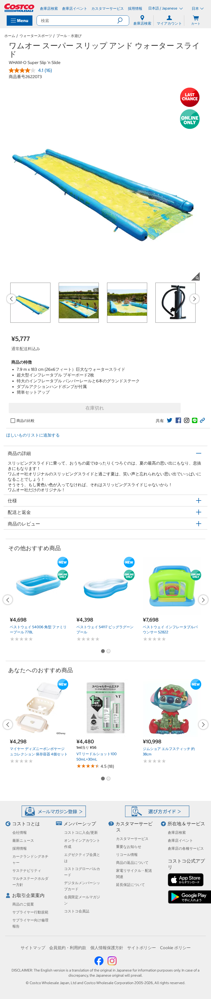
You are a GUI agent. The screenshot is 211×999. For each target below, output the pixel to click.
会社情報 (19, 832)
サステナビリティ (26, 870)
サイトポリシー (141, 947)
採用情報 (19, 848)
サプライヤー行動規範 (30, 912)
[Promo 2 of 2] (108, 652)
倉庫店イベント (180, 840)
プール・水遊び (69, 35)
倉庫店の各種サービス (186, 848)
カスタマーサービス (132, 838)
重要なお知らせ (128, 846)
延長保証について (130, 884)
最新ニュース (23, 840)
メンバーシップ (80, 824)
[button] (123, 20)
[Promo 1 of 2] (103, 652)
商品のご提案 (23, 904)
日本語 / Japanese (163, 8)
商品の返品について (132, 862)
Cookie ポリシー (175, 947)
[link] (169, 420)
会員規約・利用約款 (67, 947)
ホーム (9, 35)
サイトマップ (33, 947)
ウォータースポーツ (36, 35)
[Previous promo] (11, 299)
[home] (19, 7)
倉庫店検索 (177, 832)
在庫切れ (94, 408)
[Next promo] (194, 299)
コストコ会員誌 (76, 911)
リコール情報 (127, 854)
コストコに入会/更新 (81, 832)
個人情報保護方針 (106, 947)
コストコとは (26, 824)
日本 (195, 8)
